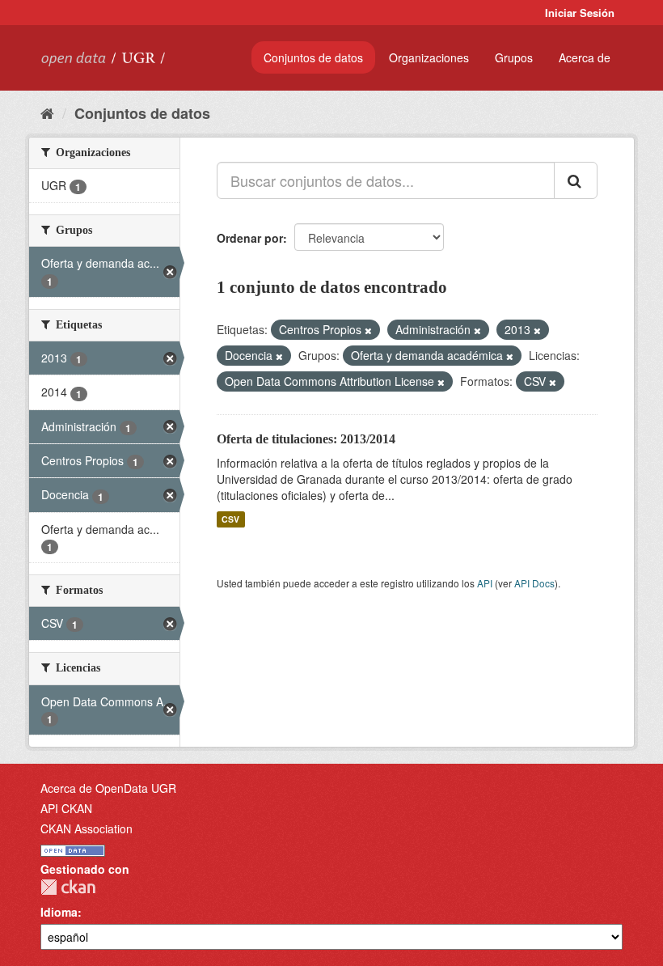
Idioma (59, 912)
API (484, 583)
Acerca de (584, 57)
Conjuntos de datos (313, 57)
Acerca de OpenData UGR (108, 788)
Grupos (514, 57)
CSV (230, 519)
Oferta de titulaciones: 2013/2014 (306, 439)
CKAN (67, 887)
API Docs (534, 583)
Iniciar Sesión (579, 12)
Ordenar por (250, 238)
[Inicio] (47, 112)
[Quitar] (368, 330)
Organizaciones (429, 57)
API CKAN (66, 808)
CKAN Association (86, 828)
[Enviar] (576, 180)
